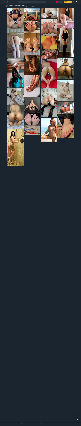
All (56, 1)
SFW (62, 1)
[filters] (77, 419)
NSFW (59, 1)
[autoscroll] (77, 416)
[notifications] (76, 2)
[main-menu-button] (79, 2)
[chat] (74, 2)
